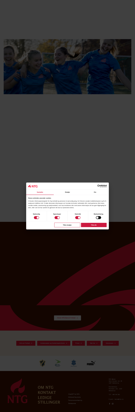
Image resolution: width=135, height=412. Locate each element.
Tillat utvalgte (67, 225)
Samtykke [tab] (40, 192)
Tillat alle (94, 225)
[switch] (57, 217)
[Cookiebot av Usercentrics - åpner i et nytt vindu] (99, 186)
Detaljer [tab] (67, 192)
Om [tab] (95, 192)
